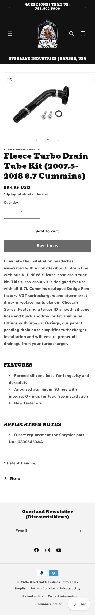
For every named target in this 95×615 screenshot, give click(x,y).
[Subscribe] (79, 531)
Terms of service (43, 588)
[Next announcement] (85, 6)
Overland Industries (45, 582)
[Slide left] (36, 139)
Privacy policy (70, 588)
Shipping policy (50, 604)
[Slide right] (58, 139)
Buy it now (48, 245)
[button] (10, 33)
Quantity (11, 202)
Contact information (63, 596)
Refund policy (32, 596)
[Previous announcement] (9, 6)
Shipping (10, 194)
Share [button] (15, 478)
